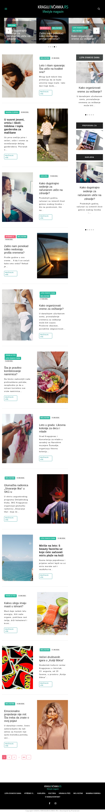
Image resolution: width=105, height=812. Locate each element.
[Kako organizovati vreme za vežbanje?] (17, 314)
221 (24, 757)
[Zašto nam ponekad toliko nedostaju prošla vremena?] (52, 255)
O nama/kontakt (52, 797)
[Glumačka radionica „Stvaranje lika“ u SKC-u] (52, 498)
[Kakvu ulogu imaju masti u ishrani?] (52, 613)
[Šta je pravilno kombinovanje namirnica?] (52, 377)
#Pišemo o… (29, 793)
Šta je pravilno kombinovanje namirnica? (12, 371)
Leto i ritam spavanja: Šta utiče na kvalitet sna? (52, 68)
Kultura (52, 793)
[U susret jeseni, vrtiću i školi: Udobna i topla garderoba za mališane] (52, 135)
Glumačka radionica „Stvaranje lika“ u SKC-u (16, 488)
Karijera (11, 25)
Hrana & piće (11, 355)
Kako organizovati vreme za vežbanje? (83, 37)
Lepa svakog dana (80, 28)
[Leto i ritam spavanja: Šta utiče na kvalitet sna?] (17, 76)
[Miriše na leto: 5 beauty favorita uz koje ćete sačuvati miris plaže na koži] (17, 558)
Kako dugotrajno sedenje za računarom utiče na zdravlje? (18, 34)
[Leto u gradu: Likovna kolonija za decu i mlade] (17, 438)
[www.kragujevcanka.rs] (52, 9)
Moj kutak (57, 28)
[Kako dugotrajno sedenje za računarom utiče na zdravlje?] (17, 197)
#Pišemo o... (45, 28)
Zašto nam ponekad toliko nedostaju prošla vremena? (51, 36)
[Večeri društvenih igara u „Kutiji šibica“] (17, 667)
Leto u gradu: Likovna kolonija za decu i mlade (52, 428)
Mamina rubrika (12, 112)
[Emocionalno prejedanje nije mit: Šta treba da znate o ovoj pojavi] (52, 725)
